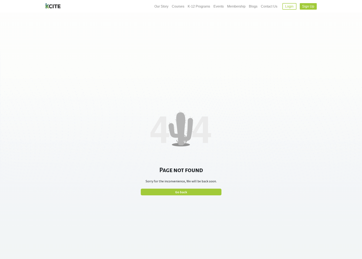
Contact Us (269, 6)
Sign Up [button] (308, 6)
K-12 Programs (199, 6)
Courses (178, 6)
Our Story (161, 6)
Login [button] (289, 6)
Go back (181, 192)
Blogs (253, 6)
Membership (236, 6)
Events (218, 6)
